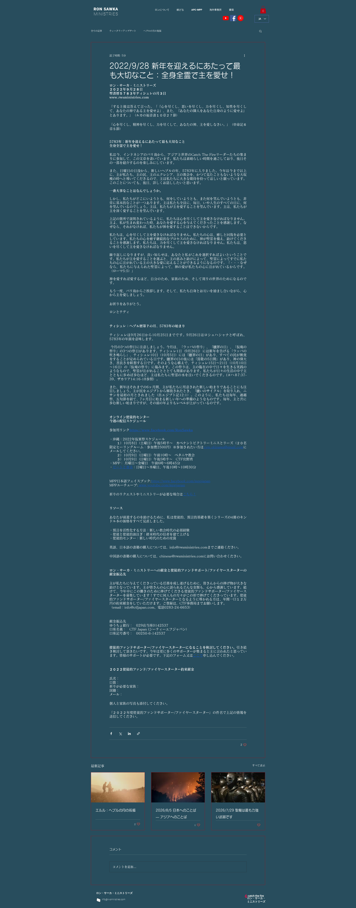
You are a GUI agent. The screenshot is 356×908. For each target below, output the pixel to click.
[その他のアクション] (244, 55)
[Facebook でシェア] (111, 733)
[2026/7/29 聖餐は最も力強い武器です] (238, 787)
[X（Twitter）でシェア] (120, 733)
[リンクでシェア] (138, 733)
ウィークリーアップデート (122, 31)
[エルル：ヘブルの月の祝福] (118, 787)
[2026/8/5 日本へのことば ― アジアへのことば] (178, 787)
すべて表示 (258, 765)
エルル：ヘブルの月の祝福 (115, 810)
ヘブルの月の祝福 (152, 31)
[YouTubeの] (226, 18)
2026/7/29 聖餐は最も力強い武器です (237, 814)
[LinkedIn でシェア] (129, 733)
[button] (263, 10)
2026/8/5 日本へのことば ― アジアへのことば (176, 814)
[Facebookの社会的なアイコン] (233, 18)
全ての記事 (96, 31)
